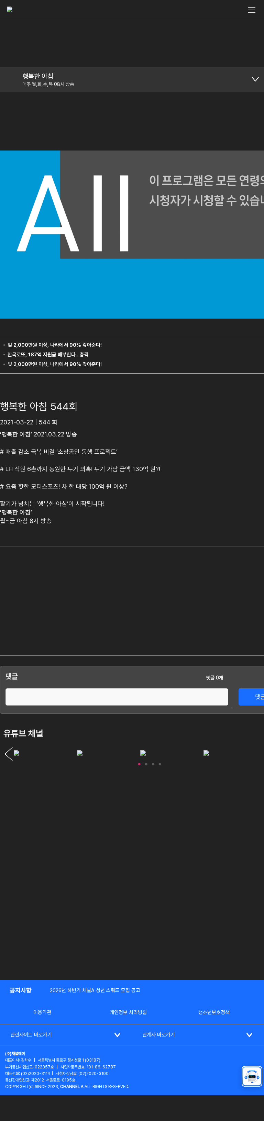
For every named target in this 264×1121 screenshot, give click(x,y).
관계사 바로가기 (158, 1035)
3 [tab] (153, 762)
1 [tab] (139, 762)
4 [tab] (159, 762)
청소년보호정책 (214, 1012)
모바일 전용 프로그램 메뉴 (255, 79)
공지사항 (21, 990)
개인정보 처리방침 (128, 1012)
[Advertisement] (230, 582)
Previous (8, 754)
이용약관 (42, 1012)
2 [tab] (146, 762)
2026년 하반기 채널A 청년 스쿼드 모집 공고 (95, 990)
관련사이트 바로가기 (31, 1035)
